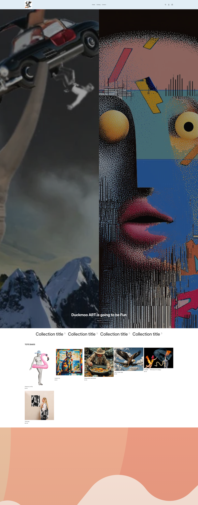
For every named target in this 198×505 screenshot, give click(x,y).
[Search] (165, 4)
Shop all (99, 320)
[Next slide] (51, 405)
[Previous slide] (27, 405)
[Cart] (172, 4)
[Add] (51, 382)
